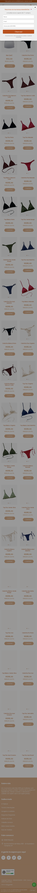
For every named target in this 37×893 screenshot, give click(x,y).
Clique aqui (18, 32)
